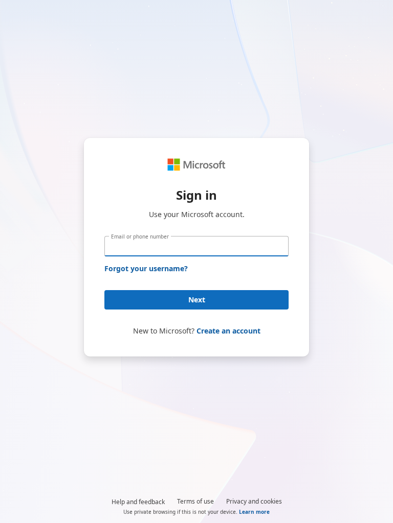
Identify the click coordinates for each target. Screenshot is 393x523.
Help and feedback (138, 501)
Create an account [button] (228, 331)
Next (196, 299)
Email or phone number (140, 236)
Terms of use (195, 501)
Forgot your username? (146, 268)
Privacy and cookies (254, 501)
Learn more (254, 511)
